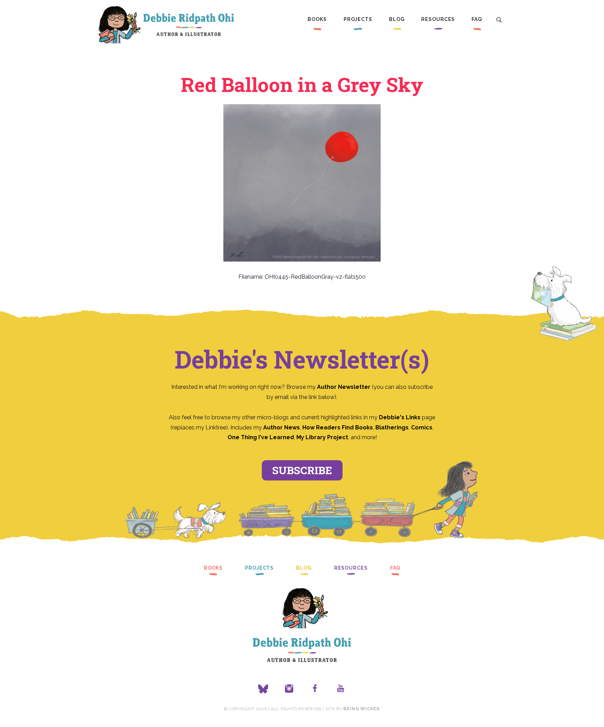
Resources (438, 19)
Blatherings (392, 427)
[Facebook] (315, 688)
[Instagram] (289, 688)
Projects (358, 19)
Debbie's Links (399, 417)
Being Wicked (361, 708)
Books (317, 19)
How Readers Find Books (337, 427)
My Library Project (322, 437)
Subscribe (302, 470)
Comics (421, 427)
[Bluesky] (263, 688)
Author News (281, 427)
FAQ (477, 19)
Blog (397, 19)
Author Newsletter (344, 387)
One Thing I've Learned (261, 437)
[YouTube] (341, 688)
